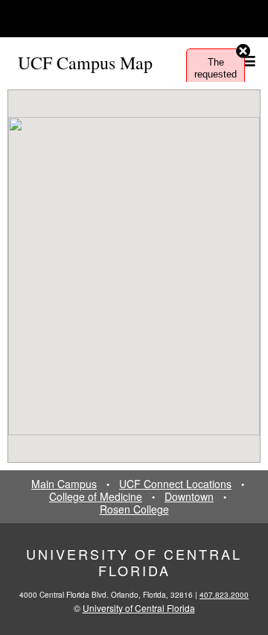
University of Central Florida (134, 562)
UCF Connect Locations (175, 484)
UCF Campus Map (85, 63)
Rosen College (134, 509)
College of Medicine (95, 496)
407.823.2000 (224, 595)
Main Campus (64, 484)
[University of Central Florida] (113, 18)
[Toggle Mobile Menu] (253, 17)
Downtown (189, 496)
